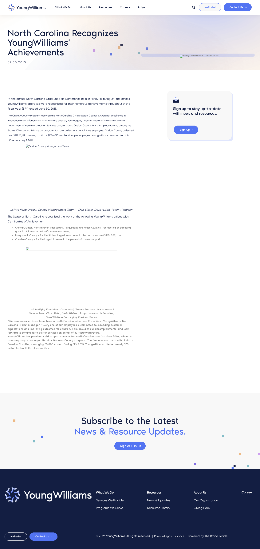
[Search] (193, 7)
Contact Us (236, 7)
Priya (141, 7)
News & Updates (158, 500)
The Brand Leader (216, 536)
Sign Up (185, 129)
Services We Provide (110, 500)
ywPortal (210, 7)
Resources (105, 7)
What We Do (63, 7)
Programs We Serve (109, 508)
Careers (125, 7)
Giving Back (202, 508)
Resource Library (158, 508)
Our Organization (206, 500)
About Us (85, 7)
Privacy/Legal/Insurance (169, 536)
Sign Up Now (128, 446)
